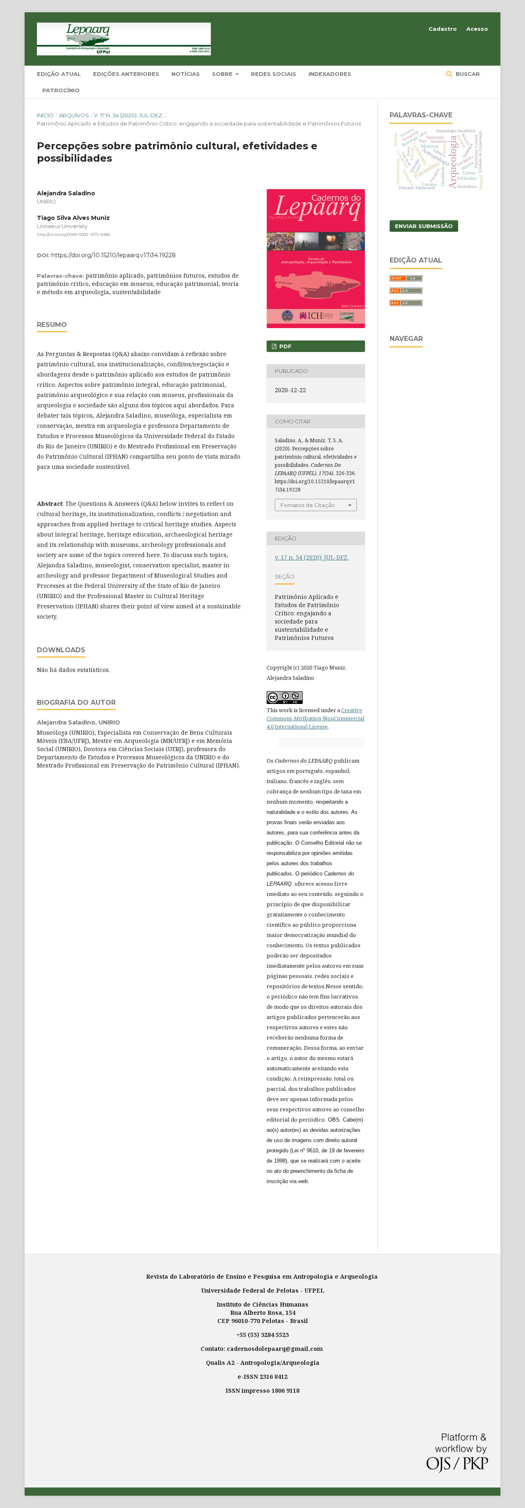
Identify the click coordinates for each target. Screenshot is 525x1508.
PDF (285, 346)
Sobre (223, 74)
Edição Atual (59, 74)
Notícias (185, 74)
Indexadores (329, 74)
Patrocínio (61, 90)
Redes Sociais (273, 74)
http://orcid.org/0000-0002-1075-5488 (73, 234)
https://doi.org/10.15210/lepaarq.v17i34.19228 (113, 255)
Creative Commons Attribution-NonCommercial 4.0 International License (315, 718)
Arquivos (74, 115)
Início (45, 115)
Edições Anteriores (126, 74)
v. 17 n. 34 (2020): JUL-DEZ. (128, 115)
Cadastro (443, 28)
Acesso (477, 28)
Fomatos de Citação (308, 505)
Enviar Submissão (424, 226)
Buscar (467, 74)
